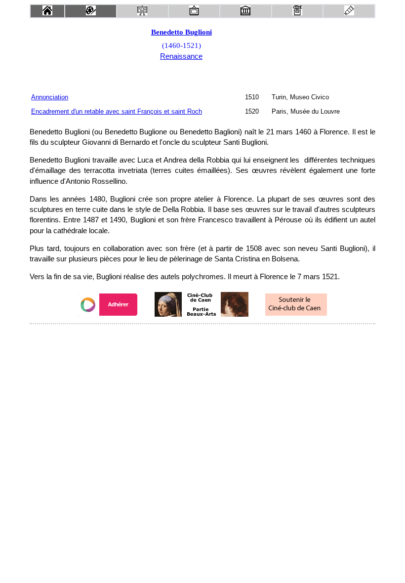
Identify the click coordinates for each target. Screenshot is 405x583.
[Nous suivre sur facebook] (183, 337)
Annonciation (49, 97)
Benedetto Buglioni (181, 32)
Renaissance (181, 56)
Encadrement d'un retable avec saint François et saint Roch (116, 111)
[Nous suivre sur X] (202, 337)
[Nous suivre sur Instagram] (221, 337)
